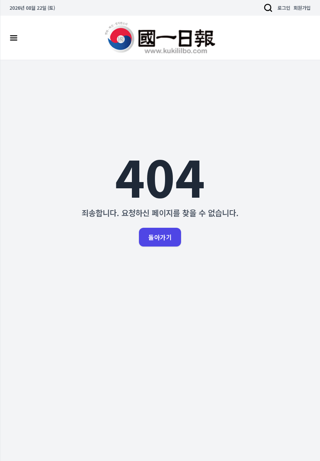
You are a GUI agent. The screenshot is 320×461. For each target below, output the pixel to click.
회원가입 (302, 8)
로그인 (283, 8)
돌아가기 (160, 237)
